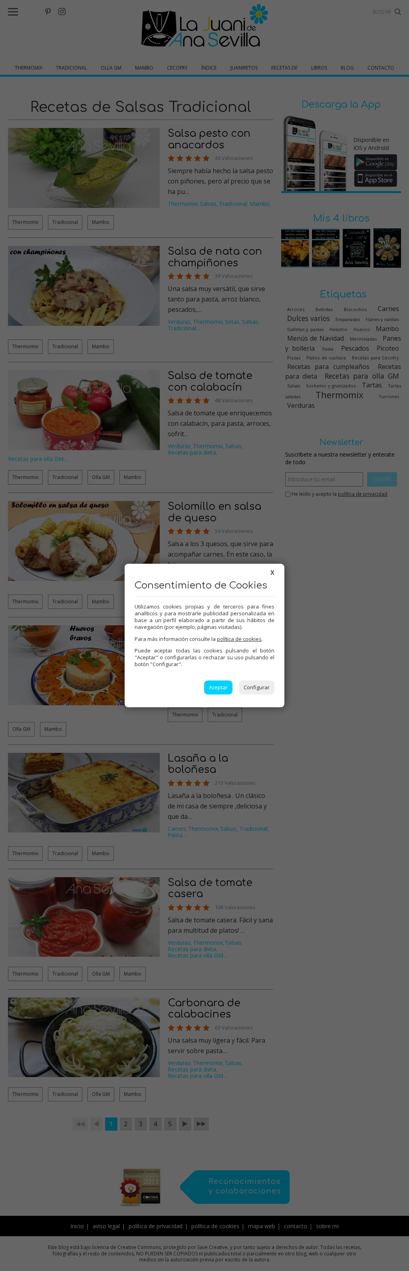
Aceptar (218, 687)
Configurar (257, 687)
